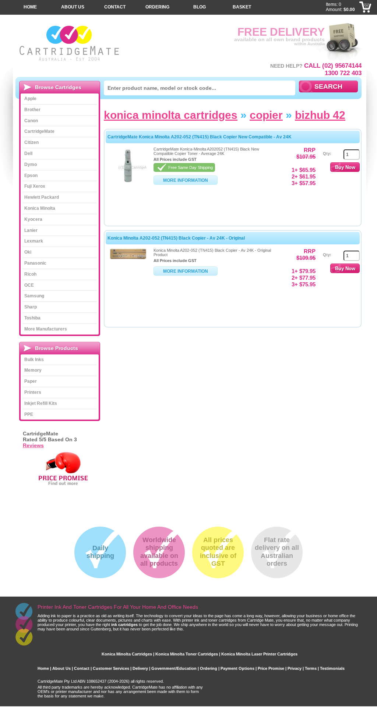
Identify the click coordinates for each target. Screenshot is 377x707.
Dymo (30, 164)
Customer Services (111, 668)
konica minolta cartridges (170, 115)
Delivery (140, 668)
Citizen (31, 142)
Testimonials (332, 668)
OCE (29, 285)
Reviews (33, 445)
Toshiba (32, 318)
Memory (33, 370)
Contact (115, 7)
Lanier (31, 230)
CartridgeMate (70, 43)
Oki (27, 252)
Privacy (295, 668)
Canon (31, 120)
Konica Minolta (39, 208)
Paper (30, 381)
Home (30, 7)
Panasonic (35, 263)
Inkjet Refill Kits (40, 403)
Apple (30, 98)
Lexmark (33, 241)
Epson (31, 175)
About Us (72, 7)
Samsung (34, 295)
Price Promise (271, 668)
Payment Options (237, 668)
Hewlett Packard (41, 197)
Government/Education (174, 668)
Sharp (30, 307)
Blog (199, 7)
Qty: (327, 153)
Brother (32, 109)
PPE (28, 414)
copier (266, 115)
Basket (242, 7)
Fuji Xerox (34, 186)
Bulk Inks (34, 359)
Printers (32, 392)
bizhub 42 (320, 115)
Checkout (365, 18)
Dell (28, 153)
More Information (185, 180)
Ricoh (30, 274)
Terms (311, 668)
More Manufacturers (45, 329)
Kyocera (33, 219)
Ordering (157, 7)
